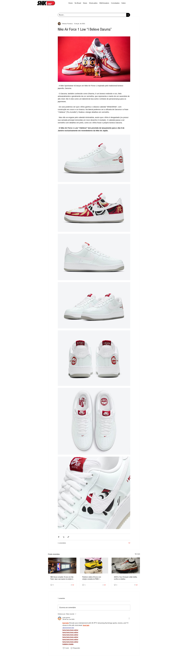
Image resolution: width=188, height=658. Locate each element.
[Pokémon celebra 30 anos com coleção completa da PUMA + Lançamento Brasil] (94, 565)
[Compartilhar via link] (68, 537)
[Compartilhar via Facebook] (59, 537)
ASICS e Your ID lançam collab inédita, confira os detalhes (125, 578)
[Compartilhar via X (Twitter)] (63, 537)
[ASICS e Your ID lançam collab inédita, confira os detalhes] (126, 565)
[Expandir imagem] (94, 158)
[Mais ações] (129, 618)
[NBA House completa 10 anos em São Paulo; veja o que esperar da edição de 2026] (62, 565)
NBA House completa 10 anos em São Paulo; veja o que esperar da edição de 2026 (62, 578)
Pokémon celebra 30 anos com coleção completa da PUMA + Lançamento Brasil (91, 578)
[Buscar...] (128, 15)
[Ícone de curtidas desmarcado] (63, 648)
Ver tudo (137, 554)
